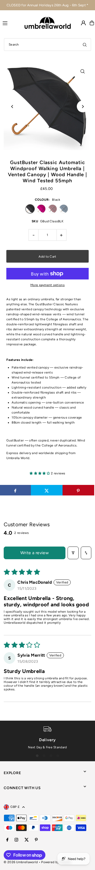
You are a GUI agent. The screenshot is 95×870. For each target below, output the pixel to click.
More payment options (47, 285)
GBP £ (15, 807)
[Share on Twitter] (47, 490)
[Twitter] (27, 840)
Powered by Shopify (56, 862)
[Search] (84, 44)
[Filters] (73, 553)
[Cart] (92, 23)
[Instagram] (16, 840)
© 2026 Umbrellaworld (21, 862)
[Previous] (12, 106)
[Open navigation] (11, 22)
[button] (40, 473)
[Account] (83, 23)
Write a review (34, 552)
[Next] (83, 106)
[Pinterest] (36, 840)
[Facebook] (7, 840)
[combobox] (47, 44)
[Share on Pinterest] (78, 490)
